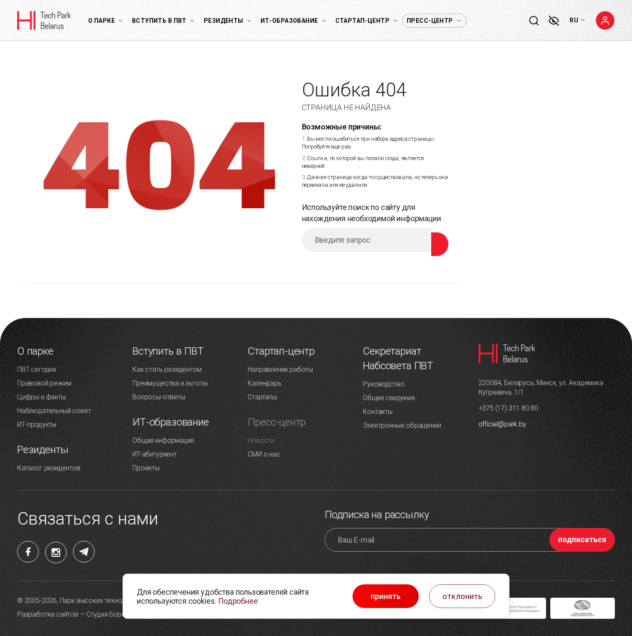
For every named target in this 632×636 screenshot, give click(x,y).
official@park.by (502, 424)
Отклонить (462, 596)
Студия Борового (113, 614)
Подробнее (238, 600)
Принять (386, 596)
